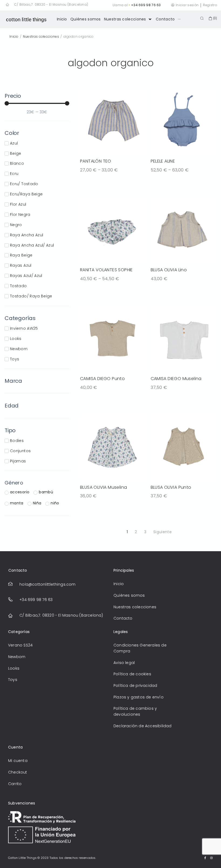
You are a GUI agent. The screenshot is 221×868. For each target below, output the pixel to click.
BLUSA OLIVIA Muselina (103, 487)
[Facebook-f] (205, 857)
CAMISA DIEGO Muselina (176, 378)
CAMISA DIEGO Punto (102, 378)
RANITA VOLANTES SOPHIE (106, 270)
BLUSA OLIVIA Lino (169, 270)
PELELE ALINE (163, 161)
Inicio (14, 36)
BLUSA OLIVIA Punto (171, 487)
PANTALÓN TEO (95, 161)
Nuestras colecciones (41, 36)
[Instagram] (211, 857)
